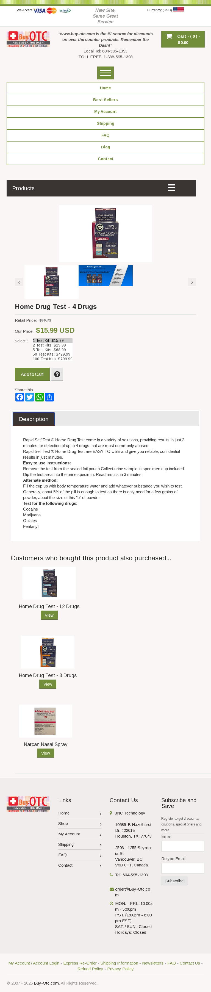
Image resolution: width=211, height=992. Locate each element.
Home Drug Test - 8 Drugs (48, 675)
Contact (65, 865)
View (49, 615)
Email (166, 836)
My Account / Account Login (33, 963)
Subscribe (174, 881)
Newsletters (152, 963)
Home (64, 813)
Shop (63, 823)
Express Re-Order (80, 963)
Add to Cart (32, 374)
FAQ (62, 854)
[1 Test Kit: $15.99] (53, 340)
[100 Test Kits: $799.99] (53, 359)
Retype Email (173, 858)
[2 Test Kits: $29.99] (53, 345)
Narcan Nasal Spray (45, 744)
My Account (69, 834)
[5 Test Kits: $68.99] (53, 350)
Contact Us (190, 963)
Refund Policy (90, 968)
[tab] (34, 419)
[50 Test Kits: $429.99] (53, 354)
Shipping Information (119, 963)
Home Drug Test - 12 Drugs (49, 606)
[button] (183, 39)
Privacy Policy (120, 968)
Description (34, 419)
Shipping (66, 844)
